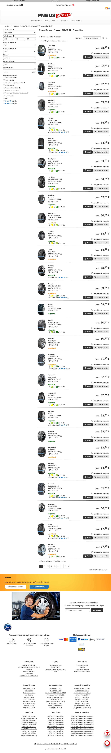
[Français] (107, 8)
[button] (107, 733)
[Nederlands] (109, 8)
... (58, 566)
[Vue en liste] (103, 38)
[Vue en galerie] (106, 38)
